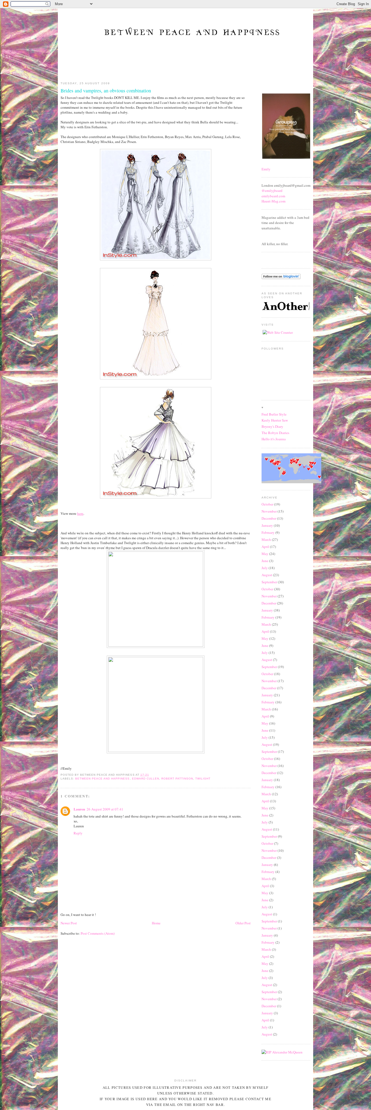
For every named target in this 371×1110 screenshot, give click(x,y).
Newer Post (69, 923)
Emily (266, 169)
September (269, 581)
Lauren (79, 809)
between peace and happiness (102, 778)
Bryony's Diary (272, 426)
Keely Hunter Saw (275, 420)
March (266, 539)
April (265, 546)
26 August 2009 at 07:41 (105, 809)
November (269, 511)
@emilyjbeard (272, 190)
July (265, 567)
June (265, 560)
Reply (78, 833)
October (267, 504)
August (267, 574)
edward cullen (145, 778)
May (265, 553)
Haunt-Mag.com (273, 201)
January (267, 525)
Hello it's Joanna (274, 438)
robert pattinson (177, 778)
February (268, 532)
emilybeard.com (273, 196)
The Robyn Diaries (275, 432)
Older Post (243, 923)
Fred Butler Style (274, 414)
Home (156, 923)
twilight (202, 778)
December (269, 518)
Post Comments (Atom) (98, 933)
